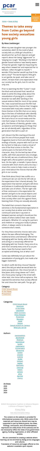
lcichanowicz (20, 348)
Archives (7, 384)
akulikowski (20, 338)
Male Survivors (20, 313)
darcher (20, 376)
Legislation (20, 310)
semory (20, 372)
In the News (7, 291)
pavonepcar (20, 342)
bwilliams (20, 365)
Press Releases (20, 315)
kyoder (20, 344)
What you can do (20, 327)
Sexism (20, 323)
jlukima (20, 357)
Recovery (20, 319)
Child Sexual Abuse (10, 289)
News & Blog (13, 21)
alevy (20, 374)
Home (4, 21)
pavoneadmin (20, 335)
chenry (20, 378)
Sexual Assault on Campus (20, 325)
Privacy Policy (20, 409)
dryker (20, 359)
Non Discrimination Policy (20, 413)
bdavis (20, 370)
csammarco (20, 346)
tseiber (20, 352)
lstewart (20, 361)
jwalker (20, 363)
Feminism (20, 306)
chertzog (20, 367)
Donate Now (35, 17)
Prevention (6, 294)
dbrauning (20, 350)
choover (20, 355)
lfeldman (20, 340)
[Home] (9, 14)
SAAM (20, 321)
